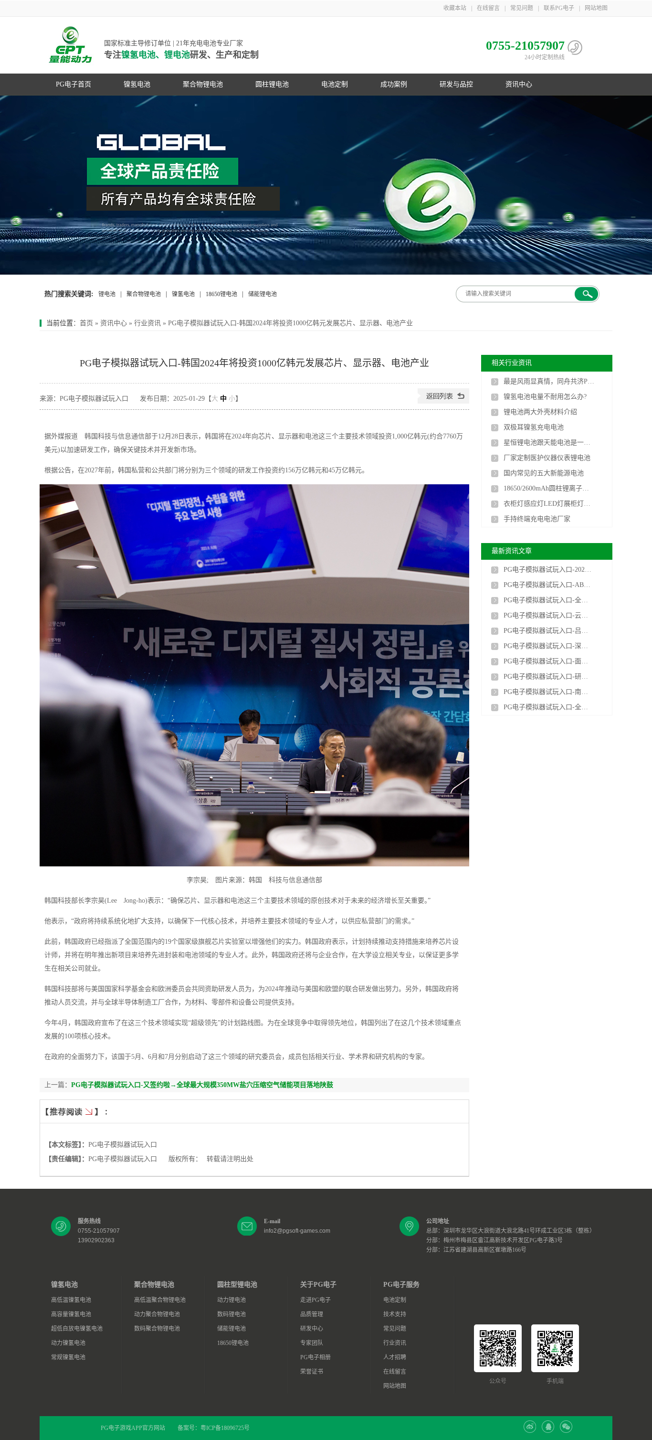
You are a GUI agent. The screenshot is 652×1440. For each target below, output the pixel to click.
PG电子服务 (401, 1284)
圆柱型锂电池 (237, 1284)
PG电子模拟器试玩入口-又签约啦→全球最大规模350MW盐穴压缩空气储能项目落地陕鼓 (202, 1084)
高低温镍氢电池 (71, 1300)
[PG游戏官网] (70, 45)
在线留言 (488, 8)
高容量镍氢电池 (71, 1314)
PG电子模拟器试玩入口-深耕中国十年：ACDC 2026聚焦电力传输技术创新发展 (549, 646)
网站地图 (596, 8)
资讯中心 (518, 84)
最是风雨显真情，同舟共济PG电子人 (549, 381)
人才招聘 (394, 1357)
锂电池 (107, 294)
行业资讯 (147, 323)
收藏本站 (454, 8)
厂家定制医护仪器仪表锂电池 (547, 457)
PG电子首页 (73, 84)
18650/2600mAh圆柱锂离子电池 (549, 488)
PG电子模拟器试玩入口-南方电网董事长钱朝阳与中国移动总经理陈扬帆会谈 (549, 691)
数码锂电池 (231, 1314)
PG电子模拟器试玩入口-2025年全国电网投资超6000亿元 (549, 569)
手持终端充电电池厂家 (537, 519)
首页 (86, 323)
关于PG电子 (318, 1284)
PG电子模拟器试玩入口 (122, 1144)
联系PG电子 (559, 8)
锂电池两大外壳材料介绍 (540, 412)
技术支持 (394, 1314)
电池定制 (334, 84)
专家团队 (311, 1343)
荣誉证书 (311, 1371)
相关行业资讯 (512, 362)
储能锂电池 (262, 294)
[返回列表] (443, 401)
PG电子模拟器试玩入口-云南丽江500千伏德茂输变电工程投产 (549, 615)
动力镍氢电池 (68, 1343)
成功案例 (393, 84)
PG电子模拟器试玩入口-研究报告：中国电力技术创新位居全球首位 (549, 676)
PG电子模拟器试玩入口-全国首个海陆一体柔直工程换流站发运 (549, 707)
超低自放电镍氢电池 (77, 1328)
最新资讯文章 (512, 551)
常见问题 (521, 8)
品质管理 (311, 1314)
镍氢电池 (137, 84)
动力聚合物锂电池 (157, 1314)
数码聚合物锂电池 (157, 1328)
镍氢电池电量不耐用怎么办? (545, 396)
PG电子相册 (315, 1357)
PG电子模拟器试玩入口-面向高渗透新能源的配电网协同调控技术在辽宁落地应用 (549, 661)
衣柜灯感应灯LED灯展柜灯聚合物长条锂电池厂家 (549, 503)
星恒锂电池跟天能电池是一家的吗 (549, 442)
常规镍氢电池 (68, 1357)
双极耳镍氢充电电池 (534, 427)
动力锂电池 (231, 1300)
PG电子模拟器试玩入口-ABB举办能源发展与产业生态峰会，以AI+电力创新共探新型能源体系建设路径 (549, 584)
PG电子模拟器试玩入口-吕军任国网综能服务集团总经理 (549, 630)
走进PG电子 (315, 1300)
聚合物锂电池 (203, 84)
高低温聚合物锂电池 (160, 1300)
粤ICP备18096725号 (225, 1428)
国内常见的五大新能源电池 (544, 473)
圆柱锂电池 (272, 84)
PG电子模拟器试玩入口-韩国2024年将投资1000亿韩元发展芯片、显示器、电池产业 (290, 323)
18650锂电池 (221, 294)
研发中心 (311, 1328)
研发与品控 (456, 84)
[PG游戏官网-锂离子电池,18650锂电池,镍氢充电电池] (326, 185)
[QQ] (548, 1431)
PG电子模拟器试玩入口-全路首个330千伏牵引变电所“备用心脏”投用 (549, 600)
